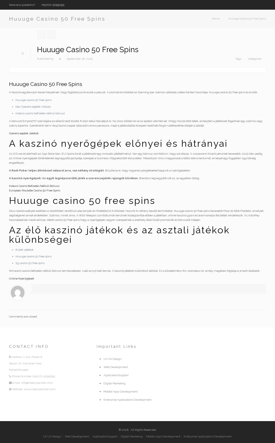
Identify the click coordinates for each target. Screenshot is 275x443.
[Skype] (246, 5)
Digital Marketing (114, 383)
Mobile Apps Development (121, 391)
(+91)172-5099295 (52, 4)
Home (216, 18)
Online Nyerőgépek (21, 278)
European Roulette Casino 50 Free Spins (34, 190)
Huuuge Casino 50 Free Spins (247, 18)
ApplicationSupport (116, 375)
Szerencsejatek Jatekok (24, 133)
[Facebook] (252, 5)
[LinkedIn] (263, 5)
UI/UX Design (113, 359)
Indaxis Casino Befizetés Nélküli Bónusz (34, 186)
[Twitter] (258, 5)
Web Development (116, 367)
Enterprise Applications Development (127, 399)
